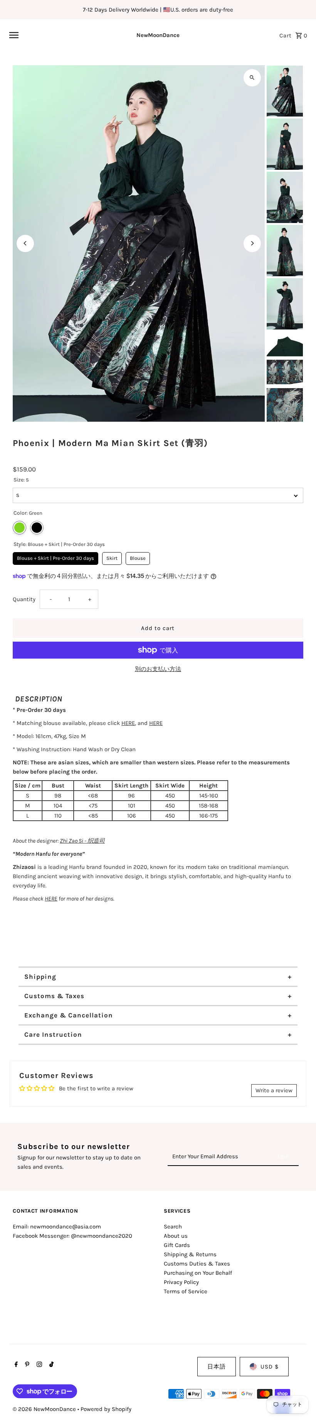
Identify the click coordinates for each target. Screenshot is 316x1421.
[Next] (252, 243)
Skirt (112, 556)
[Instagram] (38, 1365)
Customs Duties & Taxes (197, 1263)
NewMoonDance (158, 35)
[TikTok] (50, 1365)
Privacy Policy (181, 1282)
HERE (128, 723)
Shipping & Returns (190, 1254)
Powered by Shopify (106, 1409)
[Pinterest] (26, 1365)
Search (173, 1226)
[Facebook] (15, 1365)
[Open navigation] (61, 35)
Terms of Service (185, 1291)
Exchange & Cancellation (68, 1015)
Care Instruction (53, 1034)
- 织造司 (94, 840)
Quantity (24, 599)
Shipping (40, 976)
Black (37, 527)
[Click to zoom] (252, 77)
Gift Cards (177, 1245)
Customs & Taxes (54, 996)
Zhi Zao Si (71, 840)
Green (19, 527)
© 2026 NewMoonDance (45, 1409)
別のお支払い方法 (158, 669)
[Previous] (25, 243)
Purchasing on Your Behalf (198, 1272)
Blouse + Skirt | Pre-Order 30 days (56, 556)
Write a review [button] (273, 1090)
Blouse (137, 556)
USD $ (270, 1366)
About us (176, 1235)
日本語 (216, 1366)
